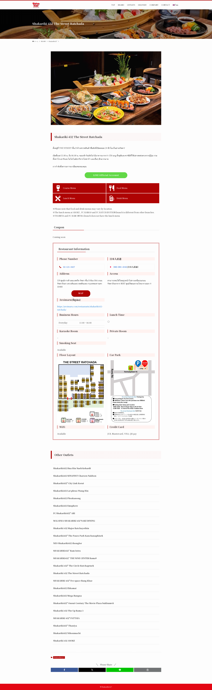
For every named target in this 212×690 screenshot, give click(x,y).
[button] (64, 670)
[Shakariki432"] (36, 4)
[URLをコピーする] (147, 670)
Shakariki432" (59, 657)
